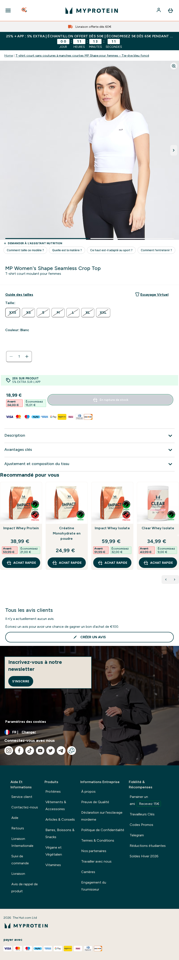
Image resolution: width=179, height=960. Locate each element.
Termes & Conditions (97, 840)
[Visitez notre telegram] (61, 750)
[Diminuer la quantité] (11, 356)
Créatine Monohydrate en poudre (67, 533)
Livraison (18, 873)
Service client (21, 797)
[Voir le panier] (170, 10)
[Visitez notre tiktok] (29, 750)
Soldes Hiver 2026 (144, 856)
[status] (19, 356)
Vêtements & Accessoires (55, 805)
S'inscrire (20, 681)
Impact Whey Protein (21, 528)
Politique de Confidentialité (102, 830)
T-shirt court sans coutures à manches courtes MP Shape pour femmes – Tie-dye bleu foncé (82, 55)
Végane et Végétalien (53, 851)
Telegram (137, 835)
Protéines (53, 791)
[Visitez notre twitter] (50, 750)
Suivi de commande (20, 859)
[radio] (12, 312)
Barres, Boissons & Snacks (59, 833)
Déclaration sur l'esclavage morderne (101, 816)
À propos (88, 791)
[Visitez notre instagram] (8, 750)
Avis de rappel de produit (24, 887)
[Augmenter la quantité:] (27, 356)
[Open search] (24, 10)
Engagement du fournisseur (93, 885)
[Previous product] (166, 579)
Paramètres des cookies (25, 721)
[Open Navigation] (8, 10)
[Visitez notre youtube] (40, 750)
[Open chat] (71, 750)
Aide (14, 818)
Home (8, 55)
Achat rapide (24, 562)
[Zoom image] (173, 65)
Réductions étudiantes (148, 846)
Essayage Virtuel (154, 294)
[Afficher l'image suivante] (173, 150)
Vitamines (53, 865)
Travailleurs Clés (142, 814)
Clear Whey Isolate (158, 528)
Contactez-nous (24, 807)
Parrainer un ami (144, 800)
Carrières (88, 872)
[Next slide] (178, 535)
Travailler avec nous (96, 861)
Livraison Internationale (22, 842)
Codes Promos (141, 825)
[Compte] (159, 10)
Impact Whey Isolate (112, 528)
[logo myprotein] (91, 10)
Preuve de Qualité (95, 802)
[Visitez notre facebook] (19, 750)
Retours (17, 828)
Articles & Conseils (60, 819)
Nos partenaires (93, 851)
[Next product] (174, 579)
